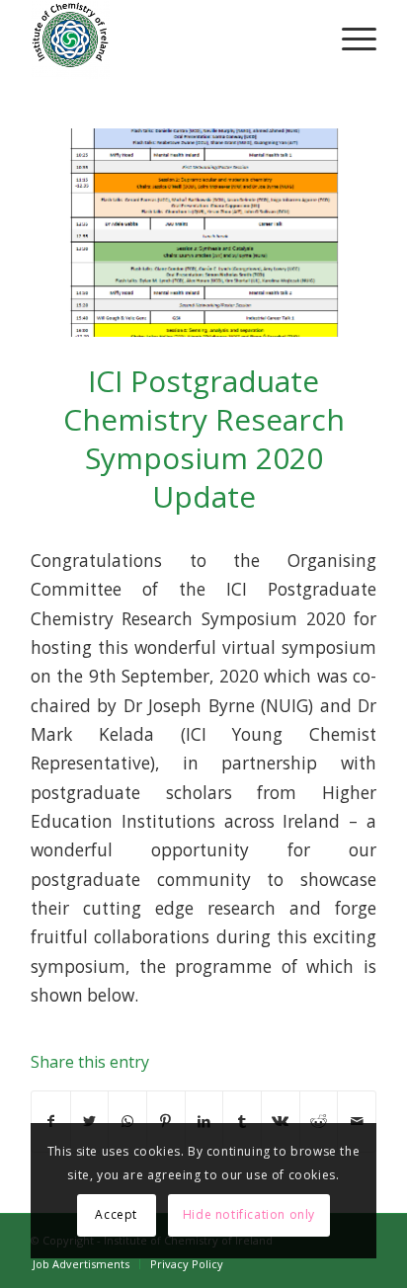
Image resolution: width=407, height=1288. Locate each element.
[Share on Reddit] (319, 1121)
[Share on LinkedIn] (204, 1121)
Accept (116, 1214)
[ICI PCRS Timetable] (203, 232)
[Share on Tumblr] (242, 1121)
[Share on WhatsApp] (127, 1121)
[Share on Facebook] (51, 1121)
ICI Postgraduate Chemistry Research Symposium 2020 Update (204, 439)
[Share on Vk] (280, 1121)
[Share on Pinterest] (166, 1121)
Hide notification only (249, 1214)
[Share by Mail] (356, 1121)
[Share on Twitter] (90, 1121)
